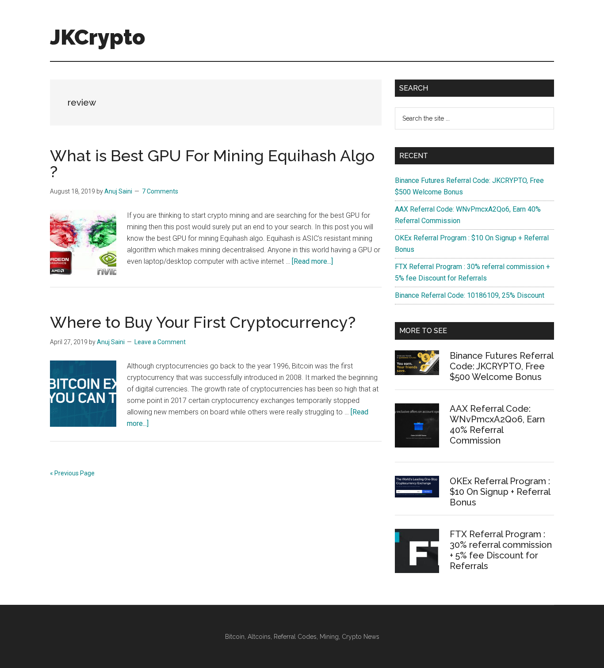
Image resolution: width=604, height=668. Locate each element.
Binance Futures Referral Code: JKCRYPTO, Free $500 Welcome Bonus (501, 366)
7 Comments (160, 191)
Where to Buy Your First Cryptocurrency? (203, 322)
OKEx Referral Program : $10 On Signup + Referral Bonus (500, 492)
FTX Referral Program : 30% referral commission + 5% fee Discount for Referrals (501, 550)
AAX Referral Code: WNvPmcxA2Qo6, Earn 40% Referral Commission (497, 424)
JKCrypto (97, 37)
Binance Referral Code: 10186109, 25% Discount (469, 295)
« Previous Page (72, 473)
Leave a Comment (160, 341)
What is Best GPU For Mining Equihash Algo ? (212, 163)
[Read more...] (312, 261)
